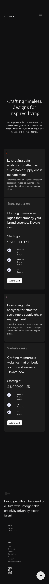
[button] (40, 15)
